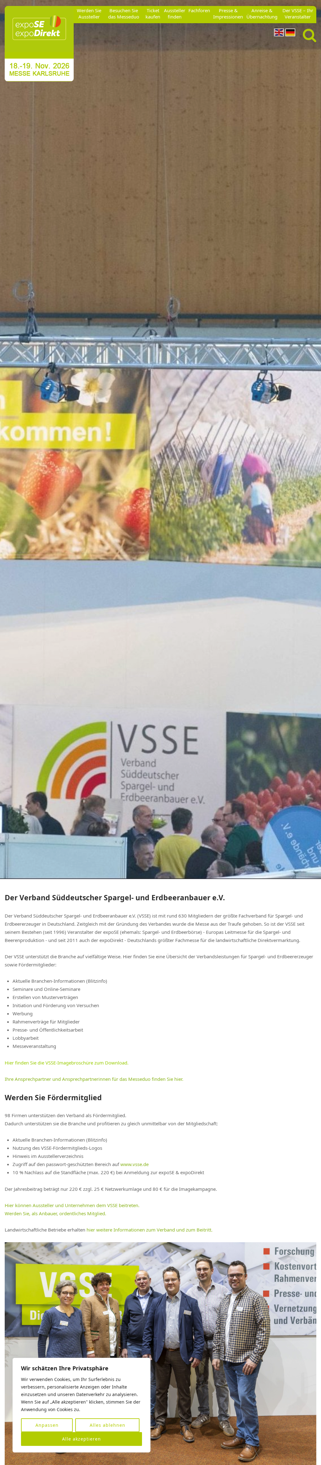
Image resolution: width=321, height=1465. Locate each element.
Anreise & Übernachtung (261, 13)
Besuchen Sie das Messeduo (123, 13)
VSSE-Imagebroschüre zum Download (86, 1063)
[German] (290, 32)
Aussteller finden (174, 13)
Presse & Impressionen (228, 13)
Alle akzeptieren (81, 1439)
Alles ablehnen (107, 1425)
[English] (279, 32)
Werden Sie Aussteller (89, 13)
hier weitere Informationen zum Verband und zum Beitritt (149, 1230)
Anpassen (47, 1425)
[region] (81, 1405)
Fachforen (199, 10)
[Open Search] (309, 35)
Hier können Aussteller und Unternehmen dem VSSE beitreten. (72, 1205)
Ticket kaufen (152, 13)
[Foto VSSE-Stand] (160, 439)
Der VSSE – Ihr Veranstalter (297, 13)
